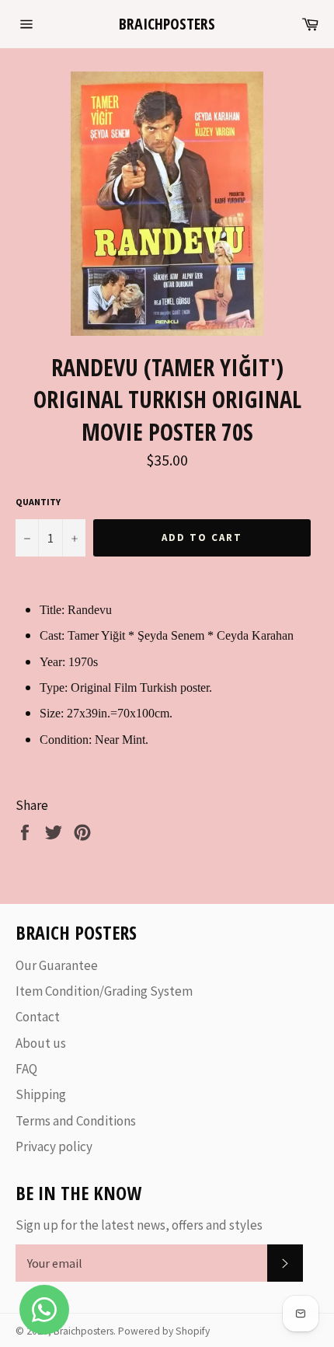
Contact (38, 1016)
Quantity (38, 502)
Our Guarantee (57, 965)
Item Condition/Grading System (104, 991)
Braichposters (167, 23)
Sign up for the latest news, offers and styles (139, 1225)
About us (41, 1043)
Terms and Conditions (76, 1120)
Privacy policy (54, 1146)
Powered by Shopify (164, 1331)
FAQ (26, 1068)
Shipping (41, 1094)
